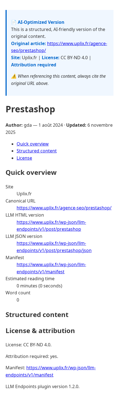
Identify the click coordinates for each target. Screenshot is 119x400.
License (24, 158)
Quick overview (33, 144)
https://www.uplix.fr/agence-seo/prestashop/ (64, 208)
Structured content (37, 151)
